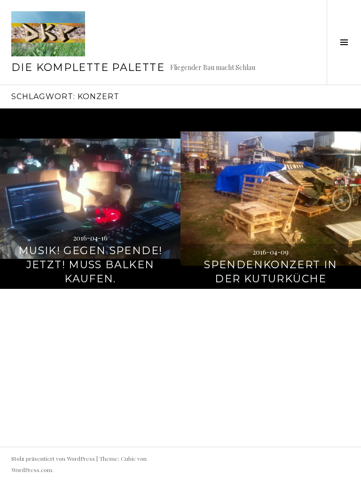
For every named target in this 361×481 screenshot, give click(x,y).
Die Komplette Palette (88, 67)
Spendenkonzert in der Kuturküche (270, 271)
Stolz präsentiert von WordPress (53, 458)
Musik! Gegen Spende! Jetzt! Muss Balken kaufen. (90, 264)
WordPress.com (31, 469)
